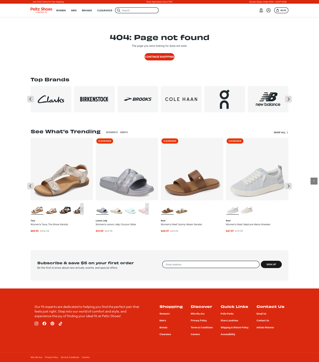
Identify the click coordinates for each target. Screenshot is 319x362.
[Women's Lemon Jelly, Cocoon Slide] (102, 207)
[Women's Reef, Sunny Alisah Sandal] (167, 207)
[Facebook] (45, 323)
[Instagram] (37, 323)
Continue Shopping (159, 56)
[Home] (41, 10)
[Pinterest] (52, 323)
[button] (30, 99)
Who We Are (36, 357)
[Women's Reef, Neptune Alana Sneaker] (232, 207)
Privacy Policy (51, 357)
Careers (85, 357)
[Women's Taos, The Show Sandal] (37, 207)
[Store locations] (261, 10)
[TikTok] (60, 323)
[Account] (268, 10)
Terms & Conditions (70, 357)
